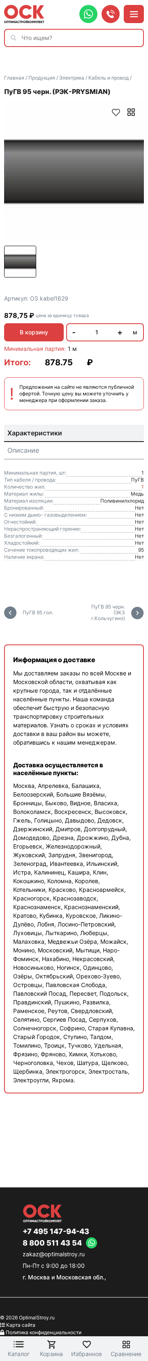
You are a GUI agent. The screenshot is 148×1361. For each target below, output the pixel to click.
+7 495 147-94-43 (56, 1231)
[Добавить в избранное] (116, 112)
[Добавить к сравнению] (131, 112)
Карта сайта (20, 1325)
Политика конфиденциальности (43, 1332)
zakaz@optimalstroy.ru (54, 1254)
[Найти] (15, 38)
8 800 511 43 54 (52, 1243)
